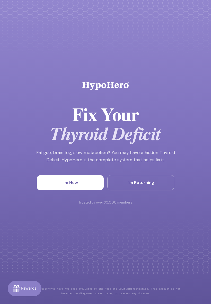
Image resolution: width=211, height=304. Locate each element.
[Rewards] (24, 288)
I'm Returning (140, 182)
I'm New (70, 182)
